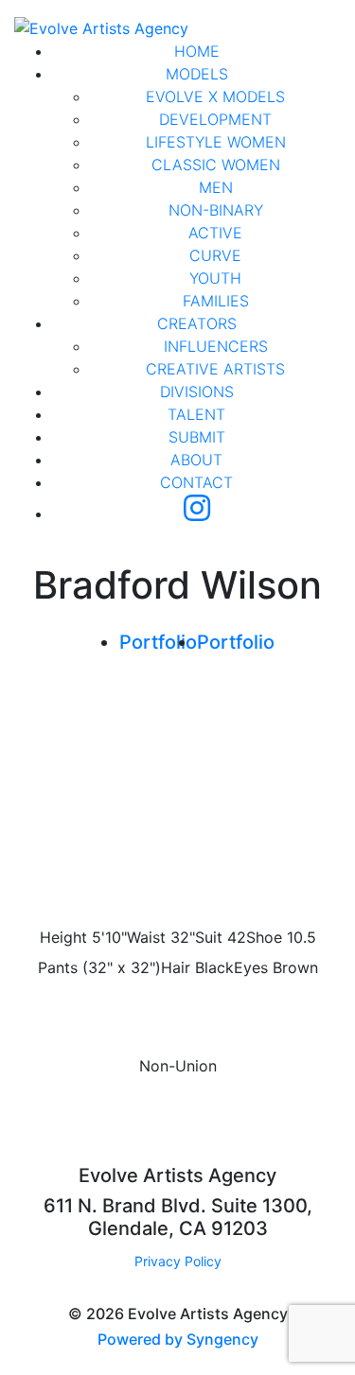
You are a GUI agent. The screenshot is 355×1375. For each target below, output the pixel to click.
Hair (175, 967)
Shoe (264, 937)
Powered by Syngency (178, 1339)
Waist (146, 937)
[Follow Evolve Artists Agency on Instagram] (197, 513)
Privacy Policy (178, 1261)
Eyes (251, 967)
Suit (208, 937)
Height (63, 937)
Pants (58, 967)
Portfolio (158, 642)
